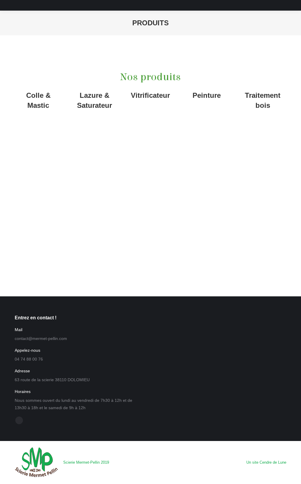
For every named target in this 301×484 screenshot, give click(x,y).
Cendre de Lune (273, 462)
